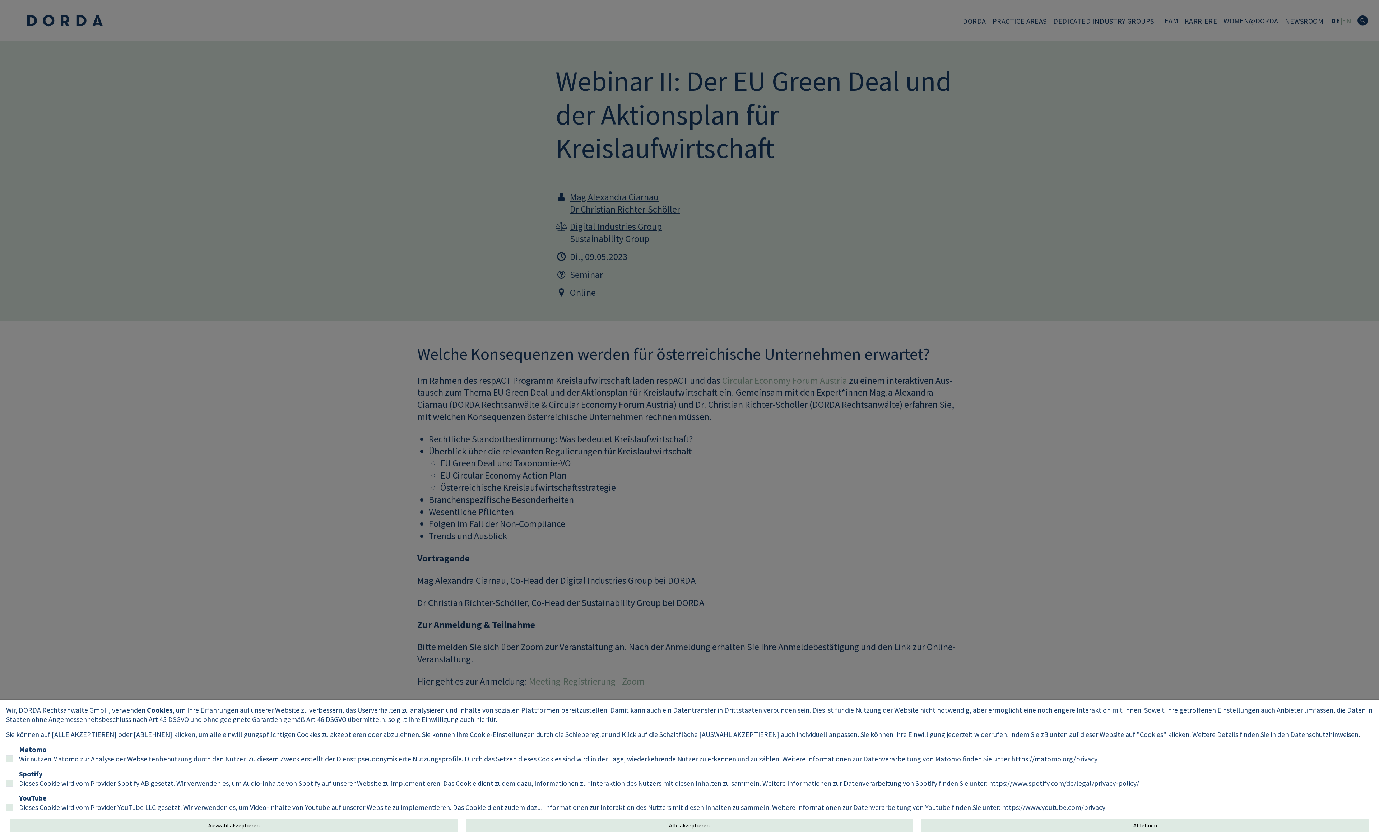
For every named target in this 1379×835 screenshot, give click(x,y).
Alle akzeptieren (689, 825)
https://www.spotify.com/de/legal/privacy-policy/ (1064, 783)
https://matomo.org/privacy (1054, 758)
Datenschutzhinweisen (1324, 734)
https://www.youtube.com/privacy (1053, 807)
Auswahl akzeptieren (234, 825)
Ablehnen (1145, 825)
